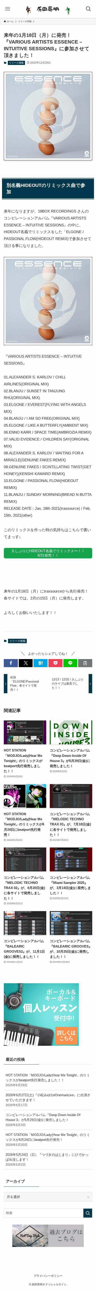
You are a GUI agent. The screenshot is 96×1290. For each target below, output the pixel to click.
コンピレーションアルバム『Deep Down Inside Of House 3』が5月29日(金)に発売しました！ (43, 1119)
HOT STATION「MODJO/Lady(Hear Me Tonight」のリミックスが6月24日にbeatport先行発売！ (48, 1139)
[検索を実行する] (87, 1213)
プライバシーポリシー (48, 1275)
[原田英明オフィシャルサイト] (48, 9)
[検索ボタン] (88, 9)
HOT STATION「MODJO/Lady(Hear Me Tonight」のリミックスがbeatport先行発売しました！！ (48, 1080)
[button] (11, 663)
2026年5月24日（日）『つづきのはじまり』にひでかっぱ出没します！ (47, 1159)
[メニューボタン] (7, 9)
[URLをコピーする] (85, 663)
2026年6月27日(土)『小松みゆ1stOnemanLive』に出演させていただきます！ (48, 1099)
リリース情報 (16, 62)
